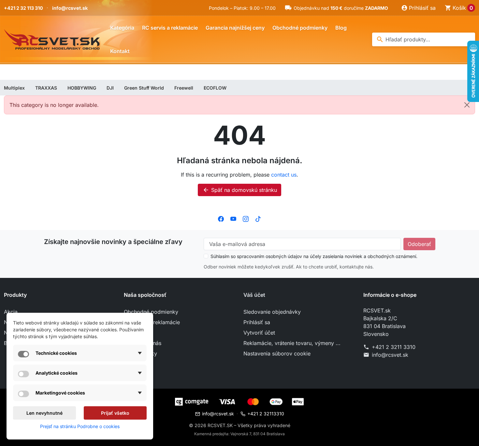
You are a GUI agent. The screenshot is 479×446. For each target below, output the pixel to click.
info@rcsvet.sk (70, 8)
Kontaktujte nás (142, 343)
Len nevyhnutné (44, 413)
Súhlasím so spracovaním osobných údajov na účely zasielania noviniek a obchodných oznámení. (313, 256)
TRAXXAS (46, 88)
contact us (284, 174)
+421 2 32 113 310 (23, 8)
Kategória (122, 27)
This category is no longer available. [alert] (54, 105)
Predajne (134, 364)
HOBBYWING (81, 88)
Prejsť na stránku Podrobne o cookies (80, 426)
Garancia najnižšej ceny (235, 27)
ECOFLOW (215, 88)
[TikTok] (258, 218)
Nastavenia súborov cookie (277, 353)
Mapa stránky (140, 353)
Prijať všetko (115, 413)
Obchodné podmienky (299, 27)
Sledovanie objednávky (272, 312)
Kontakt (120, 51)
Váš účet (254, 295)
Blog (341, 27)
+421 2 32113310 (265, 413)
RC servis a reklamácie (170, 27)
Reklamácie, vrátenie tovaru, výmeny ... (292, 343)
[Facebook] (220, 218)
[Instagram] (245, 218)
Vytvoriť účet (259, 332)
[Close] (467, 105)
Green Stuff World (144, 88)
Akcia (11, 312)
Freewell (183, 88)
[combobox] (423, 39)
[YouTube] (233, 218)
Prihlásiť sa (256, 322)
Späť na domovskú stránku (240, 190)
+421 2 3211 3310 (393, 347)
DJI (110, 88)
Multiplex (14, 88)
